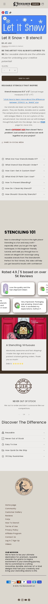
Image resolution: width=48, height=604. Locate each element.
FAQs (7, 519)
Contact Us (10, 537)
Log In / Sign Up (12, 540)
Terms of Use (11, 526)
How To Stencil (12, 523)
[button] (4, 4)
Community (10, 508)
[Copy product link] (10, 13)
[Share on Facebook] (6, 13)
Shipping (5, 46)
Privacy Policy (11, 530)
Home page (10, 505)
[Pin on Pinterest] (3, 13)
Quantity (5, 66)
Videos (8, 544)
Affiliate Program (13, 533)
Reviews (9, 515)
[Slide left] (19, 414)
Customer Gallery (13, 512)
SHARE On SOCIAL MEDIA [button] (14, 142)
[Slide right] (28, 414)
